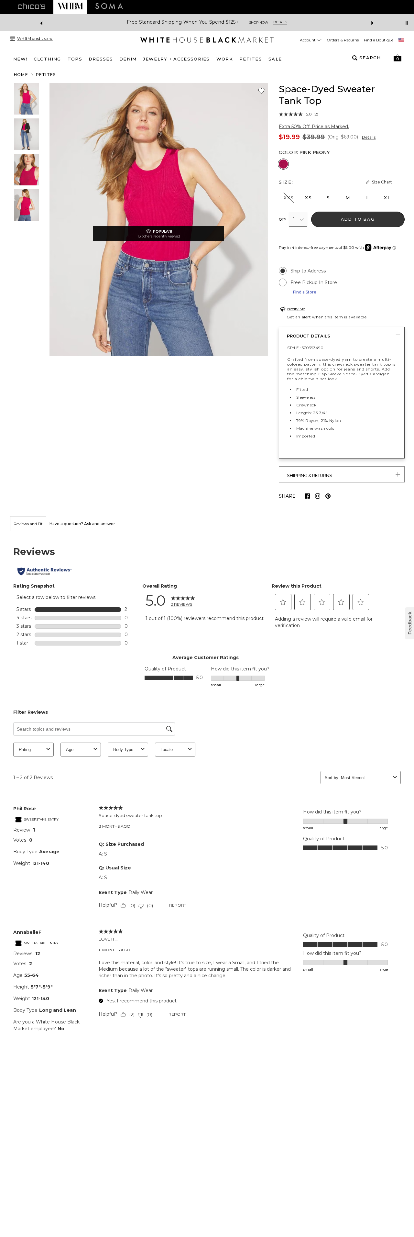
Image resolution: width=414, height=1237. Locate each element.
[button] (397, 57)
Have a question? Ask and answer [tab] (82, 523)
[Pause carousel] (407, 23)
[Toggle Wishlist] (261, 91)
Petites (46, 74)
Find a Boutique (378, 40)
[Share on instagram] (317, 496)
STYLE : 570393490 (305, 347)
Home (21, 74)
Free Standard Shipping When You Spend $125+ (183, 22)
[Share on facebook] (307, 496)
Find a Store (304, 292)
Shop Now (258, 22)
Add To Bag (358, 219)
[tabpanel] (207, 788)
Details (369, 137)
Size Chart (382, 182)
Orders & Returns (343, 40)
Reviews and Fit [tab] (28, 523)
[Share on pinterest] (328, 496)
